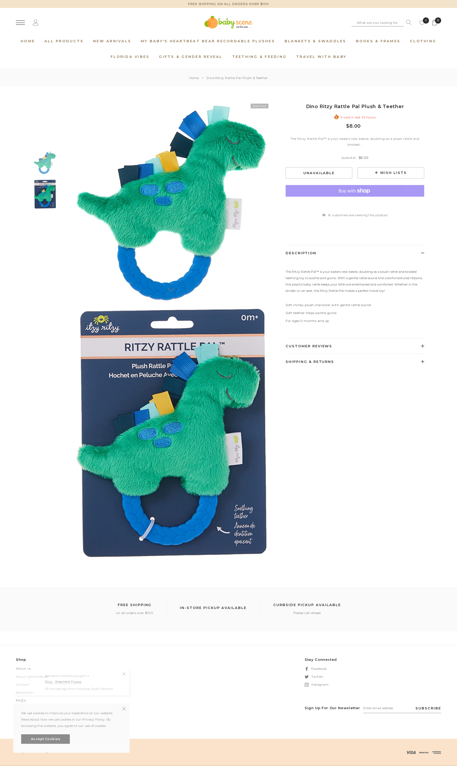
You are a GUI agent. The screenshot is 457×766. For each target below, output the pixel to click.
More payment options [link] (355, 204)
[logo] (228, 22)
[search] (408, 22)
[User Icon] (36, 22)
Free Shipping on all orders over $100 (228, 4)
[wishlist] (422, 22)
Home (194, 78)
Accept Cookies (45, 739)
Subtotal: (349, 158)
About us (23, 669)
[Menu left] (20, 23)
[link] (45, 162)
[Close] (124, 673)
